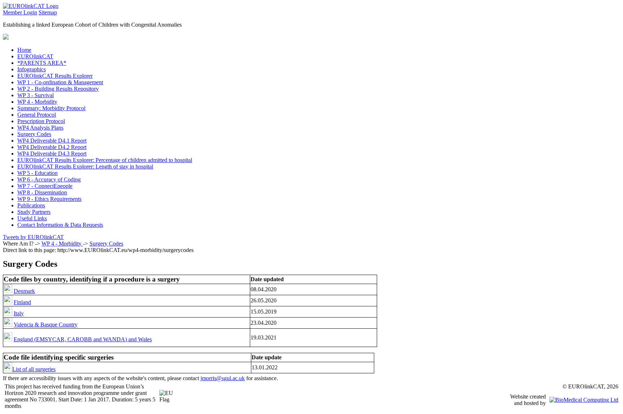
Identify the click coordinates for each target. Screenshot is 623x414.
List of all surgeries (34, 369)
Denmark (24, 291)
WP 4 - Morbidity (62, 243)
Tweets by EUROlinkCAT (33, 237)
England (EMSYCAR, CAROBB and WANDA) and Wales (83, 339)
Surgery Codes (106, 243)
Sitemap (48, 12)
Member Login (20, 12)
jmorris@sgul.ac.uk (222, 378)
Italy (19, 313)
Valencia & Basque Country (46, 324)
